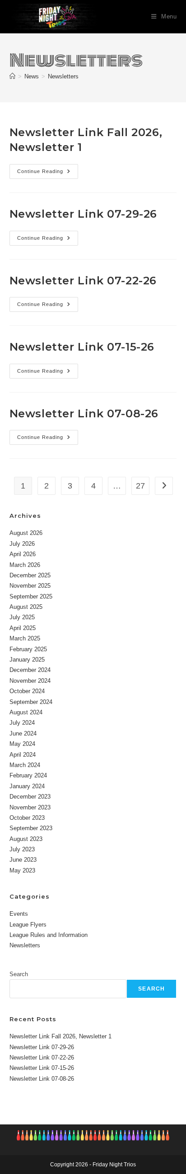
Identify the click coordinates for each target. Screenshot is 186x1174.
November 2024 (30, 680)
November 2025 (30, 585)
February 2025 (28, 649)
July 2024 (22, 722)
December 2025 (30, 575)
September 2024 (30, 702)
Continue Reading (47, 173)
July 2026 (22, 543)
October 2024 (27, 691)
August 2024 (25, 712)
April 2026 (22, 554)
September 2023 (30, 828)
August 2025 (25, 606)
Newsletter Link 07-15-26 (81, 346)
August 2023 (25, 839)
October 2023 (27, 817)
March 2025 (24, 638)
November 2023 (30, 807)
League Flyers (27, 924)
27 (140, 485)
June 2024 (23, 733)
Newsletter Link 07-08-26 (83, 413)
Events (18, 913)
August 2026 (25, 533)
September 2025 (30, 596)
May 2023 (22, 870)
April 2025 (22, 628)
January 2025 (27, 659)
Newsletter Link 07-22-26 (83, 280)
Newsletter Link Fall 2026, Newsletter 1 (60, 1036)
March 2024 (24, 765)
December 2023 (30, 796)
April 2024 (22, 754)
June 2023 (23, 859)
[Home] (12, 76)
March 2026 (24, 565)
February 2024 (28, 775)
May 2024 (22, 743)
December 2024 (30, 670)
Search (18, 974)
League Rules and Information (48, 935)
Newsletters (63, 76)
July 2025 (22, 617)
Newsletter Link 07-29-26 (83, 213)
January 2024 (27, 786)
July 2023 (22, 849)
